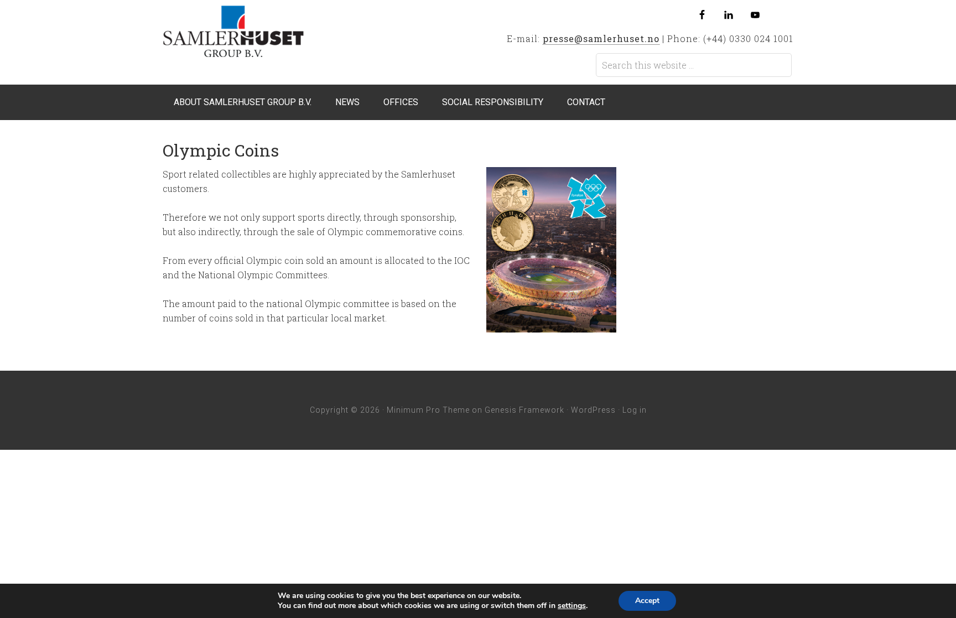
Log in (634, 410)
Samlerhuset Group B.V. (251, 34)
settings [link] (572, 605)
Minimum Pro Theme (428, 410)
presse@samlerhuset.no (601, 38)
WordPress (593, 410)
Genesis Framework (524, 410)
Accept (647, 600)
